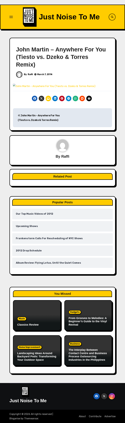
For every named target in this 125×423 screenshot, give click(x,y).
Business (75, 344)
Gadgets (75, 312)
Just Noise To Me (69, 17)
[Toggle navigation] (11, 17)
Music (22, 318)
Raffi (30, 74)
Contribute (95, 416)
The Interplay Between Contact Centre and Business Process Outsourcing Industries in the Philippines (88, 354)
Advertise (110, 416)
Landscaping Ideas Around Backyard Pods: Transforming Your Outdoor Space (36, 356)
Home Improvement (29, 347)
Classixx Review (28, 324)
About (82, 416)
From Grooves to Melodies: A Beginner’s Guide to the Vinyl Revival (88, 321)
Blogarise (14, 418)
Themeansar (31, 418)
